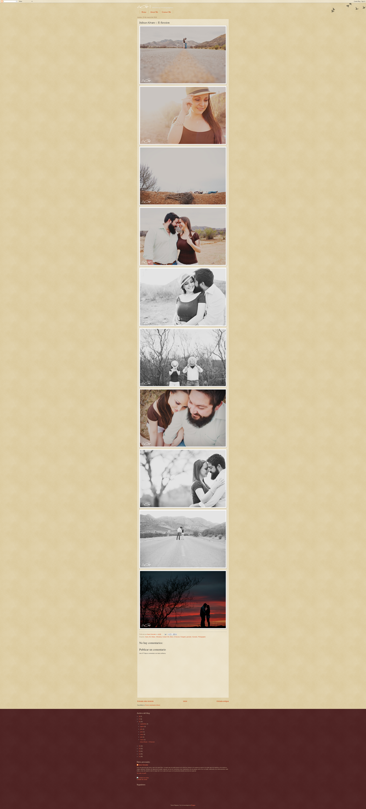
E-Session (177, 637)
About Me (154, 12)
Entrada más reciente (145, 701)
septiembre (143, 724)
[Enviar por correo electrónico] (169, 634)
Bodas (153, 637)
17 (139, 719)
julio (141, 729)
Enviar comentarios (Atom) (152, 705)
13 (139, 751)
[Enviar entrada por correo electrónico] (165, 634)
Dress (171, 637)
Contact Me (166, 12)
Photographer (202, 637)
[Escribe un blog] (170, 634)
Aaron (146, 637)
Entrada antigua (223, 701)
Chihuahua (159, 637)
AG (150, 637)
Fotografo (183, 637)
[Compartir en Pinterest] (176, 634)
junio (141, 732)
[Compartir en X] (172, 634)
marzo (142, 739)
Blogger (193, 805)
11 (139, 756)
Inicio (185, 701)
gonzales (189, 637)
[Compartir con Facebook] (174, 634)
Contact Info (166, 637)
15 (139, 746)
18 (139, 716)
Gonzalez (194, 637)
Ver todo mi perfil (141, 773)
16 (139, 721)
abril (141, 737)
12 (139, 754)
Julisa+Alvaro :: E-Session (147, 742)
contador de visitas (142, 779)
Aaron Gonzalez (143, 765)
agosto (142, 726)
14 (139, 748)
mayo (142, 734)
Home (144, 12)
